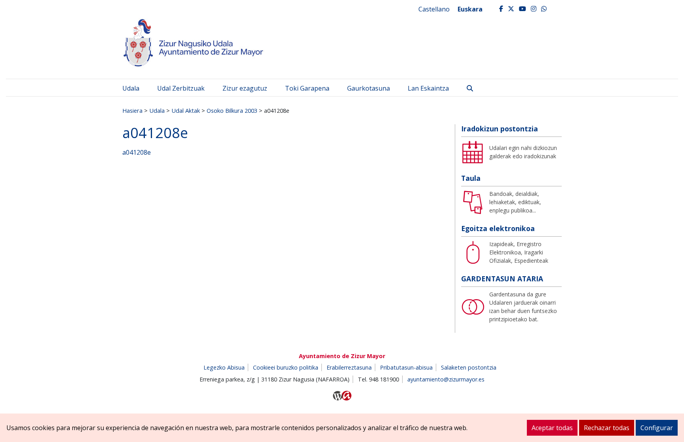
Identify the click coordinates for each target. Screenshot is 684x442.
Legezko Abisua (224, 367)
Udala (130, 88)
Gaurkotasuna (368, 88)
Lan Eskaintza (428, 88)
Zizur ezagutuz (244, 88)
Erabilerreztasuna (349, 367)
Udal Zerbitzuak (181, 88)
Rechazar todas (606, 427)
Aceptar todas (552, 427)
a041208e (136, 152)
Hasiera (132, 110)
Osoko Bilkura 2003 (232, 110)
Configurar (656, 427)
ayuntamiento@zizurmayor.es (445, 379)
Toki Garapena (307, 88)
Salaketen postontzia (468, 367)
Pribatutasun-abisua (406, 367)
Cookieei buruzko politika (285, 367)
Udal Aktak (185, 110)
